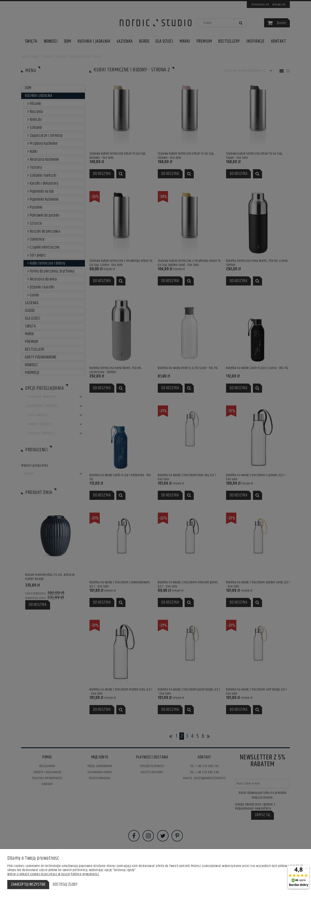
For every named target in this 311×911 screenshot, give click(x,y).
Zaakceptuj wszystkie (28, 884)
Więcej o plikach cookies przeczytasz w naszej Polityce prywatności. (53, 874)
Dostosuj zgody (65, 884)
